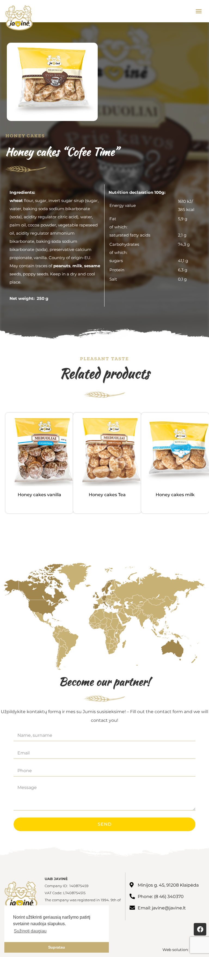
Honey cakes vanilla (39, 494)
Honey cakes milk (175, 494)
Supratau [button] (56, 947)
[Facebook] (200, 929)
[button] (199, 11)
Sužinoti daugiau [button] (30, 931)
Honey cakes (25, 136)
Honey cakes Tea (107, 494)
